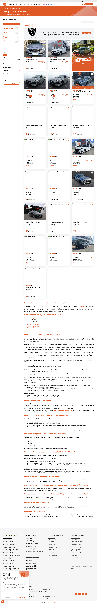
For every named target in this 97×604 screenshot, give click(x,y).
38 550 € (27, 95)
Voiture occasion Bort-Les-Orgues (10, 549)
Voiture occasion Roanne (31, 548)
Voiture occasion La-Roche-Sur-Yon (11, 568)
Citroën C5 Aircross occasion (77, 541)
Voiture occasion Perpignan (32, 540)
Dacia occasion (51, 542)
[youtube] (82, 594)
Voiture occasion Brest (8, 552)
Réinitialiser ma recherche (11, 24)
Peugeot (27, 25)
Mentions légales (30, 596)
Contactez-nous (46, 589)
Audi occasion (51, 538)
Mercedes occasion (52, 547)
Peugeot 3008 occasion (33, 326)
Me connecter (45, 598)
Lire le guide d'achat (86, 33)
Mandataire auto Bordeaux (31, 561)
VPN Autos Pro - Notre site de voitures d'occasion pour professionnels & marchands (34, 593)
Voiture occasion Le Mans (8, 569)
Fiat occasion (51, 541)
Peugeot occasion (52, 552)
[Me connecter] (83, 4)
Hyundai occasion (52, 544)
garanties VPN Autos (31, 468)
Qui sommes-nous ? (30, 589)
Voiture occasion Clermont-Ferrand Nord (12, 555)
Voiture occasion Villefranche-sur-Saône (34, 551)
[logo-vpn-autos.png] (4, 4)
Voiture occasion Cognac (8, 560)
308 (33, 25)
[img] (44, 62)
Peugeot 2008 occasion (33, 324)
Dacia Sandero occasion (76, 544)
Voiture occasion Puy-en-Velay (32, 543)
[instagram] (79, 594)
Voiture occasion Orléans (31, 537)
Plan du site (44, 591)
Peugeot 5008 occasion (33, 327)
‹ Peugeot (15, 8)
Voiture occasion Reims (31, 544)
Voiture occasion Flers (7, 561)
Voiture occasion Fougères (9, 563)
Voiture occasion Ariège (8, 541)
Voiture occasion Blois (7, 546)
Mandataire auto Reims (31, 569)
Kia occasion (51, 546)
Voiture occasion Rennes (31, 546)
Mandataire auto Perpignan (31, 565)
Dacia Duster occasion (76, 542)
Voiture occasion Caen (8, 553)
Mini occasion (51, 549)
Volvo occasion (51, 553)
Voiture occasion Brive (8, 550)
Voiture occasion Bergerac (8, 544)
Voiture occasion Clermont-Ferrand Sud (11, 557)
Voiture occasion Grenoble (8, 566)
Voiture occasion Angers (8, 539)
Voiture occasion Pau (30, 538)
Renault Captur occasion (76, 553)
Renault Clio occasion (75, 555)
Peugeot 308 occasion (76, 547)
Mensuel (9, 54)
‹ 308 (19, 8)
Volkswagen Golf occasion (76, 557)
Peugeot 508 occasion (32, 323)
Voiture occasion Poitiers (31, 541)
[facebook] (76, 594)
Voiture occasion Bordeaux (9, 547)
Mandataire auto (29, 560)
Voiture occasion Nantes (31, 535)
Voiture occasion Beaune (8, 542)
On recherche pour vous (11, 83)
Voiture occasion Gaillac (8, 565)
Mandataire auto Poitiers (31, 566)
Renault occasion (52, 550)
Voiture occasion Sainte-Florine (32, 549)
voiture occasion (8, 8)
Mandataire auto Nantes (31, 563)
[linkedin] (86, 594)
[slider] (4, 57)
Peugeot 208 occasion (32, 318)
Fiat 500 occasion (75, 546)
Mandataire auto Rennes (31, 568)
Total (5, 54)
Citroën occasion (52, 539)
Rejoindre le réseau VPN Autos (48, 596)
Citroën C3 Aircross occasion (77, 539)
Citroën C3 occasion (75, 538)
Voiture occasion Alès (7, 538)
